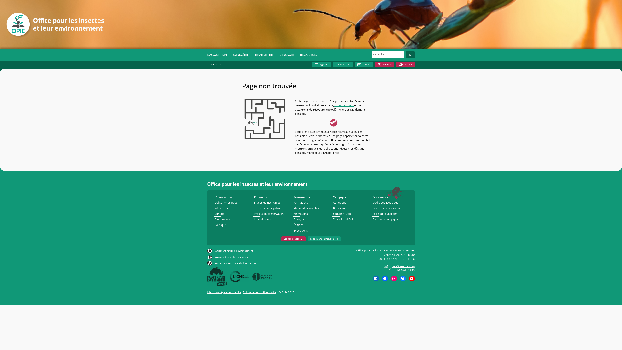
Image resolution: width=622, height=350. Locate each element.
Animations (301, 214)
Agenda (324, 64)
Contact (367, 64)
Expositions (301, 230)
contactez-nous (344, 105)
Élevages (299, 219)
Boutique (345, 64)
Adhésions (339, 202)
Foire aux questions (385, 214)
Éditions (298, 225)
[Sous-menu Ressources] (318, 55)
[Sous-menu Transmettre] (275, 55)
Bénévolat (339, 208)
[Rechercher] (410, 54)
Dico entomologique (385, 219)
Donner (408, 64)
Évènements (222, 219)
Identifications (263, 219)
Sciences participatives (268, 208)
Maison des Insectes (306, 208)
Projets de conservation (269, 214)
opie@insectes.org (403, 266)
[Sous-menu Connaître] (250, 55)
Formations (301, 202)
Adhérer (387, 64)
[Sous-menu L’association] (228, 55)
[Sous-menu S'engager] (295, 55)
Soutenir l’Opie (342, 214)
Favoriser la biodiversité (387, 208)
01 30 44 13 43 (406, 270)
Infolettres (221, 208)
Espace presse (291, 238)
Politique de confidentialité (259, 292)
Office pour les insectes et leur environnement (257, 184)
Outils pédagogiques (385, 202)
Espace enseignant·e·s (322, 238)
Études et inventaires (267, 202)
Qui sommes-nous (225, 202)
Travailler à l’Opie (343, 219)
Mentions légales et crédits (224, 292)
